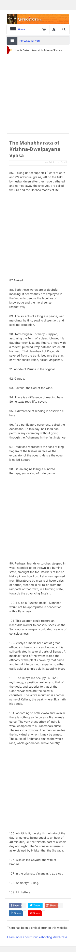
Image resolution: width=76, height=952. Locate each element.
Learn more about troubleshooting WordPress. (37, 937)
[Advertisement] (38, 94)
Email (64, 162)
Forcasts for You (29, 40)
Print (51, 162)
